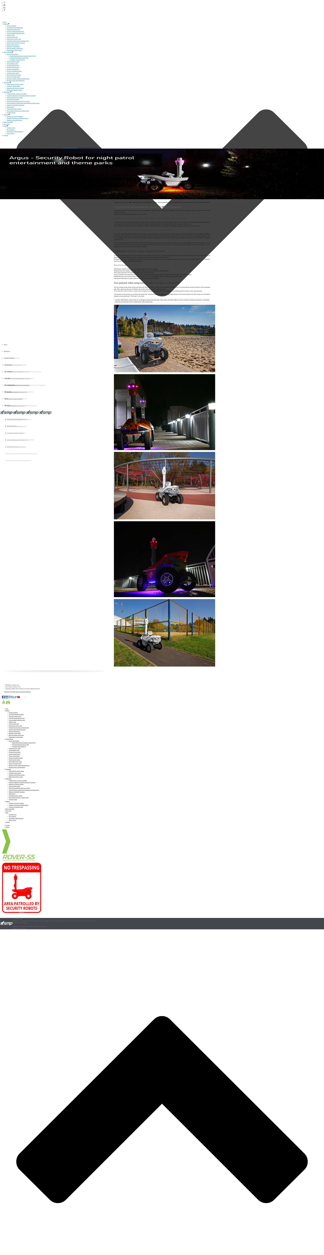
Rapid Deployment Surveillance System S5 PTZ (23, 56)
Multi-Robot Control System (14, 50)
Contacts (7, 405)
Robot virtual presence (13, 44)
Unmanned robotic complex (16, 433)
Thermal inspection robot (13, 29)
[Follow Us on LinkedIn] (6, 698)
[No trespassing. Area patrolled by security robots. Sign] (21, 912)
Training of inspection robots (17, 398)
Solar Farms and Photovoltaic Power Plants (22, 405)
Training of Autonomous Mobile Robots (20, 392)
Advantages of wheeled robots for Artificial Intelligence (17, 691)
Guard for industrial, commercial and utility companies (21, 95)
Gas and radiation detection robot (15, 33)
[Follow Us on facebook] (3, 698)
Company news (11, 405)
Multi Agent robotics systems (14, 90)
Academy (7, 378)
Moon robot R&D (9, 385)
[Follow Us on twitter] (15, 698)
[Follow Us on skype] (12, 698)
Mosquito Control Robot (13, 46)
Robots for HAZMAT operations (15, 105)
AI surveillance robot (12, 63)
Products (7, 351)
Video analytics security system (18, 371)
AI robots (7, 825)
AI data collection (11, 25)
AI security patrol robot (13, 65)
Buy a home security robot (14, 75)
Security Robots (9, 358)
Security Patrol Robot (14, 364)
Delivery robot (11, 35)
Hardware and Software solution (15, 88)
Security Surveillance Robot (17, 426)
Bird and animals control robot (15, 48)
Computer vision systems (13, 86)
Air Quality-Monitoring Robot (15, 27)
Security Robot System (13, 67)
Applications (8, 371)
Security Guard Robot (12, 69)
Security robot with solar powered (16, 43)
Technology (8, 364)
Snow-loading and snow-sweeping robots (20, 439)
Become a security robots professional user (22, 453)
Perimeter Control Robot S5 (17, 60)
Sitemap (7, 827)
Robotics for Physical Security (15, 97)
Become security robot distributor (19, 460)
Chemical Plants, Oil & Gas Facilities (19, 378)
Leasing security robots (13, 73)
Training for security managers (18, 385)
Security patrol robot (12, 37)
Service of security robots (13, 76)
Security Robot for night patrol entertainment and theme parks (23, 103)
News (5, 344)
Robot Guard (10, 107)
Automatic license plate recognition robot (18, 41)
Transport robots (13, 446)
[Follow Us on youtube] (18, 698)
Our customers (11, 129)
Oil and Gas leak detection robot (15, 31)
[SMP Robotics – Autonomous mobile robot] (26, 414)
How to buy (7, 391)
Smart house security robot (14, 39)
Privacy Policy (12, 425)
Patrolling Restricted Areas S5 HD (19, 58)
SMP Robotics (66, 147)
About (6, 398)
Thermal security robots (13, 61)
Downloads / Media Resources (17, 419)
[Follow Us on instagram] (9, 698)
